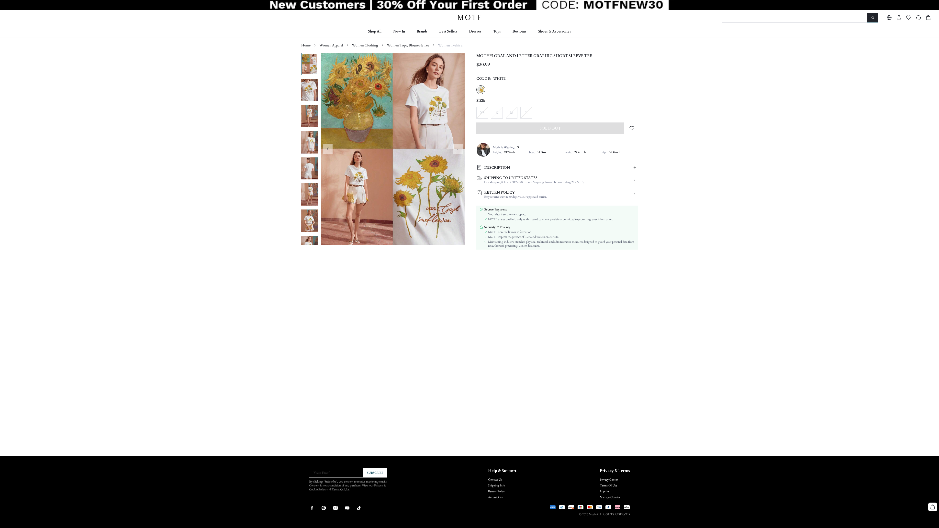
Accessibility (495, 497)
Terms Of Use (340, 489)
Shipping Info (496, 485)
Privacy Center (609, 479)
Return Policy (496, 491)
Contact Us (495, 479)
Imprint (604, 491)
